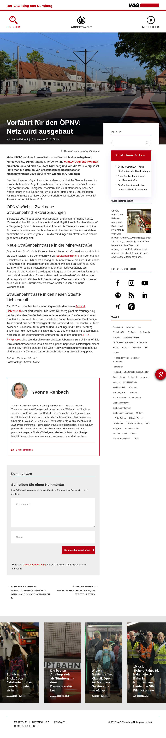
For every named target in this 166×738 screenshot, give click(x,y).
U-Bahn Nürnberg (134, 423)
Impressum (20, 722)
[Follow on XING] (118, 306)
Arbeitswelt (81, 27)
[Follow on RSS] (131, 295)
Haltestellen (118, 367)
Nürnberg (133, 387)
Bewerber (130, 327)
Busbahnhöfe (118, 332)
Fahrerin (125, 347)
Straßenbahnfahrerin (122, 408)
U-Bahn (139, 413)
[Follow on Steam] (131, 306)
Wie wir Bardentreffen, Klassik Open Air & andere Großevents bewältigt (102, 680)
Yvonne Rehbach (20, 139)
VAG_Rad (117, 428)
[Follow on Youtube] (144, 283)
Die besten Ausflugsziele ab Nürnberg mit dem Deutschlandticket (62, 680)
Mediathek (150, 27)
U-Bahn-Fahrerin (136, 418)
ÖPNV (136, 439)
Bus (139, 327)
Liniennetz (133, 377)
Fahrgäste (136, 347)
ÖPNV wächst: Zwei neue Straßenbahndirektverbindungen (131, 168)
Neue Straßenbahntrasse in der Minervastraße (130, 178)
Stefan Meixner (119, 398)
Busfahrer (132, 332)
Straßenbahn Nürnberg (123, 413)
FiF (146, 347)
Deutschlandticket (131, 337)
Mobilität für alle (130, 382)
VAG (147, 423)
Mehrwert (145, 377)
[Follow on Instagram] (131, 283)
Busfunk (116, 337)
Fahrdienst (142, 342)
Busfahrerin (145, 332)
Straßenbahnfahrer (121, 403)
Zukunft (133, 434)
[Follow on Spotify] (118, 295)
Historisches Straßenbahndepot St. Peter (130, 372)
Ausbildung (118, 327)
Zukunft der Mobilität (121, 439)
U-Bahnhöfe (118, 423)
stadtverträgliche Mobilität (81, 161)
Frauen (116, 353)
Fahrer (116, 347)
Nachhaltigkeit (119, 387)
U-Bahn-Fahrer (119, 418)
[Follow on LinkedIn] (144, 295)
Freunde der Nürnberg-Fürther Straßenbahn (126, 360)
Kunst (122, 377)
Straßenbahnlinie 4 (67, 255)
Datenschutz (40, 722)
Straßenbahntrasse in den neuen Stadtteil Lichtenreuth (131, 187)
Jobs (115, 377)
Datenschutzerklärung (34, 564)
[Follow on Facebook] (118, 283)
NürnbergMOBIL (120, 392)
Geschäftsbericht (26, 726)
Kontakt (59, 722)
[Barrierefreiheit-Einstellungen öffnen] (160, 374)
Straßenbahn (135, 398)
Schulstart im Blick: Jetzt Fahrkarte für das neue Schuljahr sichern (19, 682)
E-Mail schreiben (24, 449)
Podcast (133, 392)
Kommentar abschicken (77, 550)
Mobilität (116, 382)
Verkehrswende (131, 428)
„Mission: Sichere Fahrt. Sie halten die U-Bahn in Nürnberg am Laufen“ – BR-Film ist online (146, 678)
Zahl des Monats (120, 434)
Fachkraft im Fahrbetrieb (123, 342)
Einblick (13, 27)
